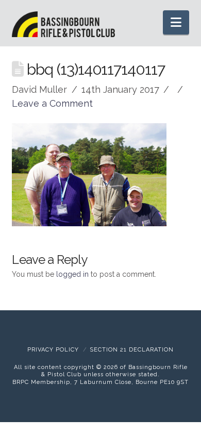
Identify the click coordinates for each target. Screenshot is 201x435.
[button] (176, 22)
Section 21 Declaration (132, 349)
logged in (72, 274)
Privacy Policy (53, 349)
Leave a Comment (52, 103)
